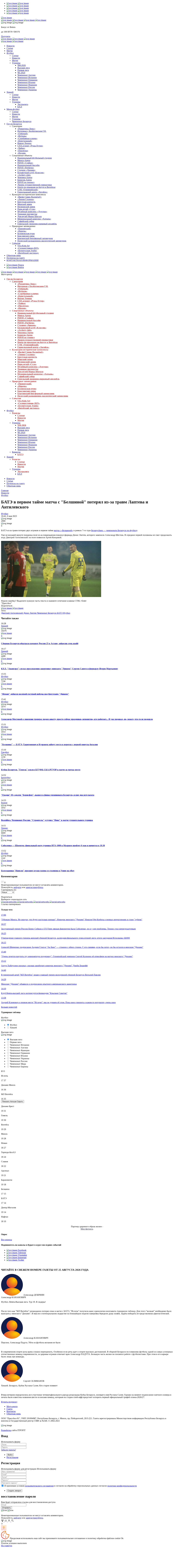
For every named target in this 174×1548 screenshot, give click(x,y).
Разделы (16, 413)
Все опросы (6, 1239)
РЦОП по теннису (26, 182)
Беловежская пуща (26, 233)
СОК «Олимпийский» (27, 189)
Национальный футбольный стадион (34, 158)
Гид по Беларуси (14, 124)
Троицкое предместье (27, 214)
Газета (9, 1409)
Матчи (10, 51)
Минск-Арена (23, 160)
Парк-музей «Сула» (26, 209)
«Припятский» (24, 228)
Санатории (17, 281)
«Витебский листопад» (28, 253)
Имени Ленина (24, 143)
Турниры (16, 63)
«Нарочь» (21, 231)
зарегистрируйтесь (34, 887)
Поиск (20, 265)
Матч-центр (12, 1406)
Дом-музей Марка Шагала (29, 216)
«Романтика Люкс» (26, 129)
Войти (20, 267)
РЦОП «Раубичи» (25, 168)
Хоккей (10, 92)
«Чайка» (21, 148)
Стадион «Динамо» (26, 170)
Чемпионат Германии (27, 80)
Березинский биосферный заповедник (35, 238)
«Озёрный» (22, 133)
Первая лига (23, 70)
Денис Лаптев (30, 613)
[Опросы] (6, 1521)
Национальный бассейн (28, 165)
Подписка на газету (16, 258)
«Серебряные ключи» (27, 138)
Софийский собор (25, 221)
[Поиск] (12, 1521)
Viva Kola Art (23, 246)
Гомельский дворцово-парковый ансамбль (37, 224)
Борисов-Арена (24, 180)
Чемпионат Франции (27, 85)
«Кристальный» (24, 141)
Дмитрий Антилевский (12, 613)
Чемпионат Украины (27, 90)
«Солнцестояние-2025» (28, 248)
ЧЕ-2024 (21, 72)
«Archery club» (24, 175)
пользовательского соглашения (39, 1486)
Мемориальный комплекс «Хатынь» (34, 219)
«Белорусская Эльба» (27, 250)
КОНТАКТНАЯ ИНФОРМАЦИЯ (22, 260)
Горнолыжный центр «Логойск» (32, 192)
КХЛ (19, 107)
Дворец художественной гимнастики (34, 185)
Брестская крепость (26, 202)
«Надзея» (21, 153)
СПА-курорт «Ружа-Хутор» (30, 146)
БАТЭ (20, 454)
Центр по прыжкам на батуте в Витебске (36, 187)
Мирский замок (24, 204)
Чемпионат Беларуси (21, 121)
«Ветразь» (22, 136)
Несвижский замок (26, 207)
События (16, 243)
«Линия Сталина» (25, 199)
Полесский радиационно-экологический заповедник (41, 241)
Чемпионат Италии (26, 82)
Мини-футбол (13, 109)
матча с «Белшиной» (63, 530)
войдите (17, 887)
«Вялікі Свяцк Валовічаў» (29, 197)
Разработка (6, 1430)
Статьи (10, 48)
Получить (5, 36)
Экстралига (22, 104)
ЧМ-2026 (21, 65)
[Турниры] (2, 1521)
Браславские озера (25, 236)
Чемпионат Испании (27, 77)
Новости (11, 46)
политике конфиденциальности (122, 1486)
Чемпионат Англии (26, 75)
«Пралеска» (22, 150)
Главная (4, 490)
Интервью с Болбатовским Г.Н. (31, 131)
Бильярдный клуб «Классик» (30, 172)
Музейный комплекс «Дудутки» (32, 211)
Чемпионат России (26, 87)
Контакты (11, 1411)
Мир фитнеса (87, 1229)
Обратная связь (14, 255)
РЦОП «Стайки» (25, 163)
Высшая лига (23, 68)
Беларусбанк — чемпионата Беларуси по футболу (114, 530)
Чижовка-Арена (24, 177)
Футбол (10, 53)
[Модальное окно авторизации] (9, 1521)
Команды (16, 452)
